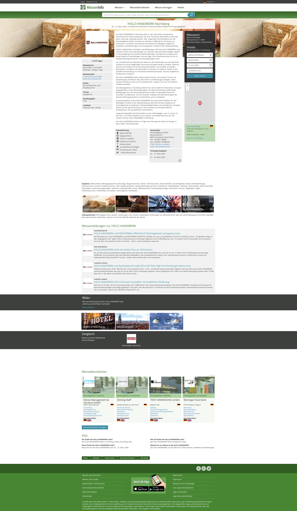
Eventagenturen (90, 409)
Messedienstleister (140, 7)
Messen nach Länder (90, 479)
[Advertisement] (148, 175)
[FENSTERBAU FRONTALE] (131, 338)
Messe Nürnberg (193, 126)
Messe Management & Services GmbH (96, 401)
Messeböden (189, 415)
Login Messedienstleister (182, 496)
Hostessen (121, 411)
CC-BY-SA (213, 123)
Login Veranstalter (180, 492)
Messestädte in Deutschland (93, 483)
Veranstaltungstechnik (159, 409)
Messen (119, 7)
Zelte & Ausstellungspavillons (161, 411)
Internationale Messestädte (93, 488)
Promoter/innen (123, 413)
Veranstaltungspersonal (93, 415)
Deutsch (210, 2)
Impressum (177, 479)
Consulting (88, 407)
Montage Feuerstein (195, 399)
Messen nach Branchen (91, 475)
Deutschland (110, 458)
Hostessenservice (123, 407)
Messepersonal (123, 415)
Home (85, 458)
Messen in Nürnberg (195, 138)
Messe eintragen (163, 7)
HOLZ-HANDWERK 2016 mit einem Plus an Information (123, 249)
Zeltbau (153, 407)
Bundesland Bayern (127, 458)
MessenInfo (92, 7)
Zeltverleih (154, 415)
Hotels (181, 7)
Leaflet (190, 123)
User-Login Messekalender (183, 488)
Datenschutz (178, 475)
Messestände (189, 411)
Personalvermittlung (91, 411)
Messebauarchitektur (192, 413)
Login (83, 2)
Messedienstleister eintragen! (95, 427)
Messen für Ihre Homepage (183, 483)
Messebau (188, 407)
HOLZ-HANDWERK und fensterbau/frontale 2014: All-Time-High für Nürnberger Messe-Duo (142, 265)
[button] (200, 103)
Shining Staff (124, 399)
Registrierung (92, 2)
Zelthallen (154, 413)
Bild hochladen (88, 307)
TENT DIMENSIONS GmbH (165, 399)
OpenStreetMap (201, 123)
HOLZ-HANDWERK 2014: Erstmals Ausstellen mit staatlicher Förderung (131, 281)
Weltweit (96, 458)
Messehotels (87, 496)
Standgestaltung (90, 413)
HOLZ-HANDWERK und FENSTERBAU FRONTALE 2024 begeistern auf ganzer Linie (137, 233)
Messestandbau (190, 409)
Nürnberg (144, 458)
